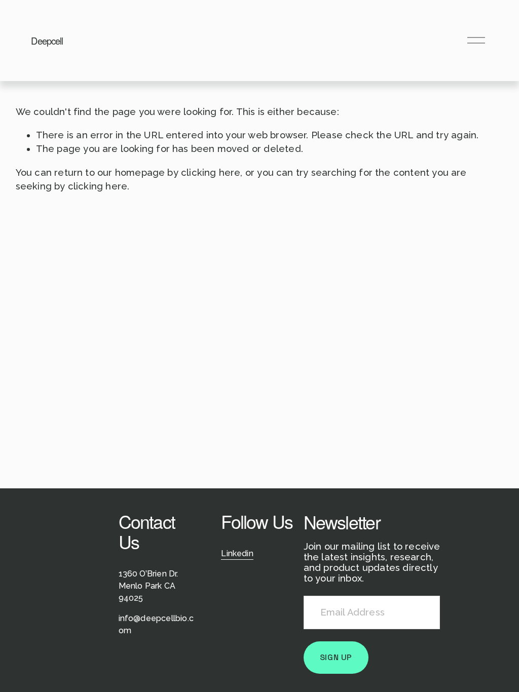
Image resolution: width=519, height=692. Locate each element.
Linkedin (237, 553)
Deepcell (47, 40)
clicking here (210, 172)
